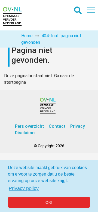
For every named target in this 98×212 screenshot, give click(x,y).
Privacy (77, 126)
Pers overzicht (29, 126)
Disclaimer (25, 132)
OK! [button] (49, 202)
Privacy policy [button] (24, 188)
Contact (57, 126)
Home (27, 35)
